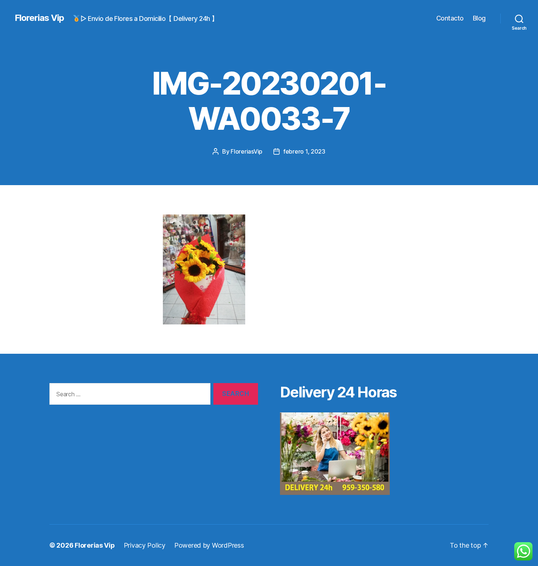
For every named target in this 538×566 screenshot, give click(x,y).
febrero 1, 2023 (304, 151)
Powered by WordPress (209, 545)
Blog (479, 18)
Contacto (450, 18)
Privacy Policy (144, 545)
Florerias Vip (39, 18)
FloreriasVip (246, 151)
